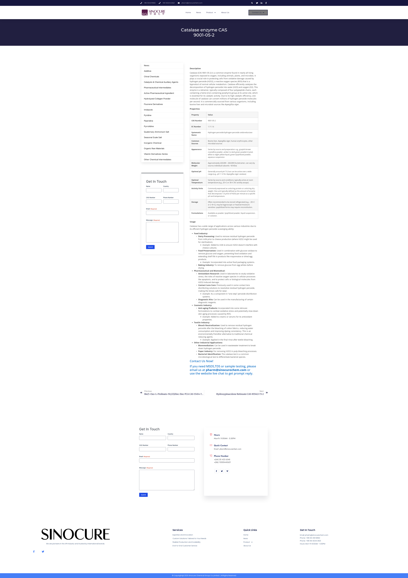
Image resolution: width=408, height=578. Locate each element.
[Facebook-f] (34, 551)
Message (153, 220)
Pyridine (147, 115)
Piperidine (148, 121)
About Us (225, 12)
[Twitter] (222, 471)
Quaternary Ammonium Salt (156, 132)
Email (151, 209)
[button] (252, 3)
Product (209, 12)
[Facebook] (216, 471)
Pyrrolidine (149, 126)
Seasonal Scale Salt (153, 137)
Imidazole (148, 110)
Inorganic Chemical (152, 143)
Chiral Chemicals (151, 76)
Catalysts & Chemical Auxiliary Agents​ (161, 82)
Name (148, 186)
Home (188, 12)
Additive (147, 71)
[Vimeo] (227, 471)
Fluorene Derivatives (153, 104)
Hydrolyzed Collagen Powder (157, 99)
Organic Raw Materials (154, 148)
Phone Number (168, 197)
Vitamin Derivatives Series (156, 154)
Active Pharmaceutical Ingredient (159, 93)
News (198, 12)
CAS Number (150, 197)
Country (166, 186)
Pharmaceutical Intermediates (157, 87)
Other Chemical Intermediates (157, 159)
